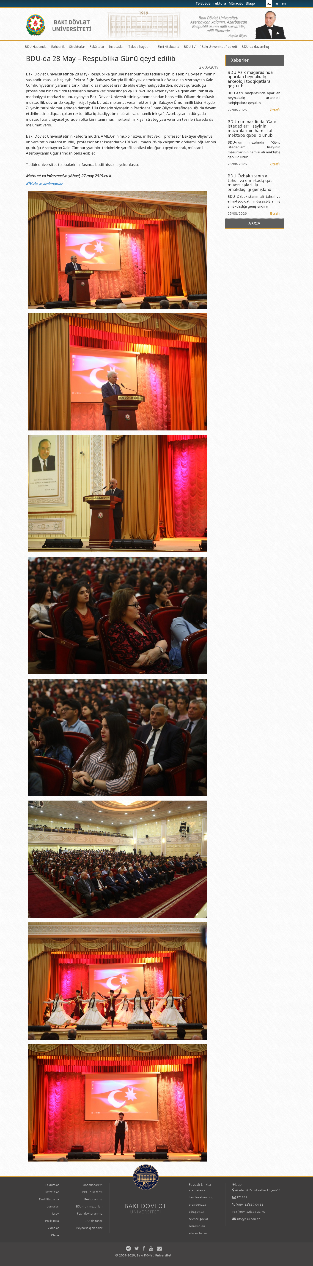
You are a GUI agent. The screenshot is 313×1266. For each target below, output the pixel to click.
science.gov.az (198, 1219)
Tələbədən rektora (211, 3)
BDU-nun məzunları (88, 1206)
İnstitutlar (116, 46)
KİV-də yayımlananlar (44, 183)
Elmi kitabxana (168, 46)
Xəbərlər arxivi (92, 1185)
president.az (197, 1205)
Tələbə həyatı (138, 46)
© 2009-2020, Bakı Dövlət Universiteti (144, 1255)
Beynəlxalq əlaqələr (89, 1228)
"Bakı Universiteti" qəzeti (218, 46)
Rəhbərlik (58, 46)
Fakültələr (97, 46)
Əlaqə (251, 3)
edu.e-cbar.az (198, 1233)
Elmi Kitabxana (49, 1199)
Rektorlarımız (93, 1199)
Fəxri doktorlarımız (89, 1213)
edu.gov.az (196, 1212)
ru (276, 3)
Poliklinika (52, 1221)
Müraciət (236, 3)
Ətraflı (275, 109)
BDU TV (189, 46)
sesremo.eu (197, 1226)
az (269, 3)
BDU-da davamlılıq (255, 46)
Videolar (53, 1228)
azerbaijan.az (198, 1190)
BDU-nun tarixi (92, 1192)
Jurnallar (53, 1206)
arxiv (255, 223)
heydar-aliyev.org (200, 1197)
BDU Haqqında (36, 46)
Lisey (55, 1213)
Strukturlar (77, 46)
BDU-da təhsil (93, 1221)
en (284, 3)
